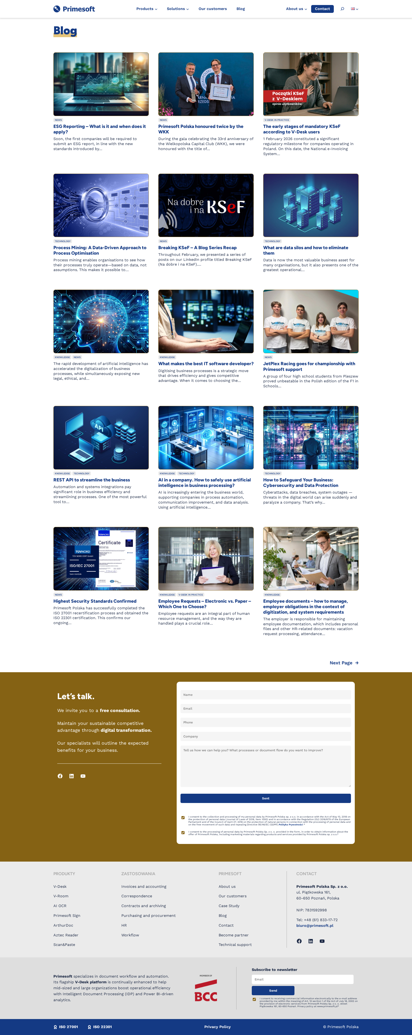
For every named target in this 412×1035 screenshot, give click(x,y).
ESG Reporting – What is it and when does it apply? (99, 129)
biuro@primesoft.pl (314, 925)
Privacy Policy (217, 1027)
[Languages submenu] (357, 9)
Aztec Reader (65, 935)
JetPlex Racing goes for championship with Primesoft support (309, 366)
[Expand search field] (342, 9)
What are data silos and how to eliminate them (305, 250)
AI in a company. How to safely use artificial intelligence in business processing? (204, 482)
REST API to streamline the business (91, 480)
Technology (63, 241)
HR (124, 925)
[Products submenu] (156, 9)
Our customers (233, 896)
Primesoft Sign (66, 915)
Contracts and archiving (143, 906)
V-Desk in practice (277, 120)
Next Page (344, 663)
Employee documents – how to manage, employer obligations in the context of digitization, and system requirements (305, 606)
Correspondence (136, 896)
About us (227, 886)
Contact (226, 925)
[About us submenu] (305, 9)
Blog (223, 915)
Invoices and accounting (143, 886)
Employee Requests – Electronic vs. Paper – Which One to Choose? (204, 603)
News (58, 120)
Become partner (234, 935)
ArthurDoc (63, 925)
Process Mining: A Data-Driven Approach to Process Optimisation (99, 250)
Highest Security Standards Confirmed (95, 601)
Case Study (229, 906)
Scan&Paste (64, 944)
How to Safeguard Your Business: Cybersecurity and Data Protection (300, 482)
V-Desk (60, 886)
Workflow (130, 935)
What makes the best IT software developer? (206, 363)
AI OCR (60, 906)
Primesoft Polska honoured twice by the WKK (200, 129)
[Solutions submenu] (187, 9)
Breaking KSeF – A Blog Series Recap (197, 247)
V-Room (60, 896)
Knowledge (62, 357)
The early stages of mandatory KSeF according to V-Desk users (301, 129)
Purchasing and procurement (148, 915)
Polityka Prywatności (291, 824)
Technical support (235, 944)
